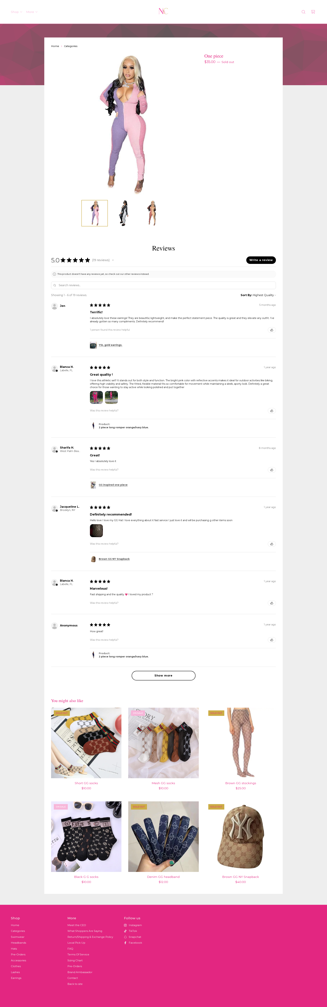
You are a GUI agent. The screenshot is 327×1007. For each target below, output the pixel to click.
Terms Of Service (78, 954)
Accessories (18, 960)
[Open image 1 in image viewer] (123, 124)
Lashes (15, 972)
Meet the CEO (76, 925)
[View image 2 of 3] (124, 213)
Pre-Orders (18, 954)
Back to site (75, 984)
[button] (113, 260)
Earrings (16, 978)
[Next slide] (191, 125)
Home (55, 46)
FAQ (70, 948)
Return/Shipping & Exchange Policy (90, 937)
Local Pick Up (76, 942)
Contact (72, 978)
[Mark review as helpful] (272, 330)
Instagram (135, 925)
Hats (14, 948)
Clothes (16, 966)
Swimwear (17, 937)
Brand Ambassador (79, 972)
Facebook (135, 942)
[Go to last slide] (56, 125)
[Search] (303, 12)
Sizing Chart (75, 960)
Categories (70, 46)
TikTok (133, 931)
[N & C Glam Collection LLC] (163, 12)
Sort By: (246, 295)
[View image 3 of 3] (152, 213)
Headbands (18, 942)
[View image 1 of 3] (94, 213)
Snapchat (135, 937)
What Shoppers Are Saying (84, 931)
